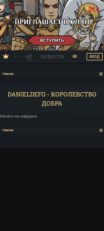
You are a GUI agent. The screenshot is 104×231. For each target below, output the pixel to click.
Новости (52, 57)
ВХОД (95, 57)
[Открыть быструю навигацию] (101, 73)
